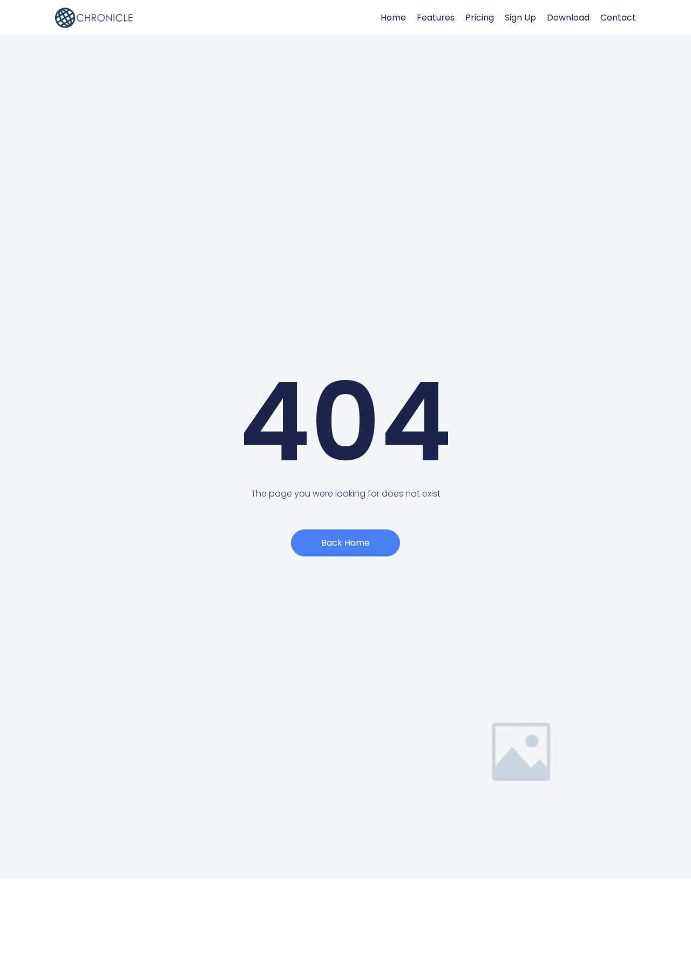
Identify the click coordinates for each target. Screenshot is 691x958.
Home (393, 17)
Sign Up (520, 17)
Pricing (479, 17)
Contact (618, 17)
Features (436, 17)
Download (568, 17)
